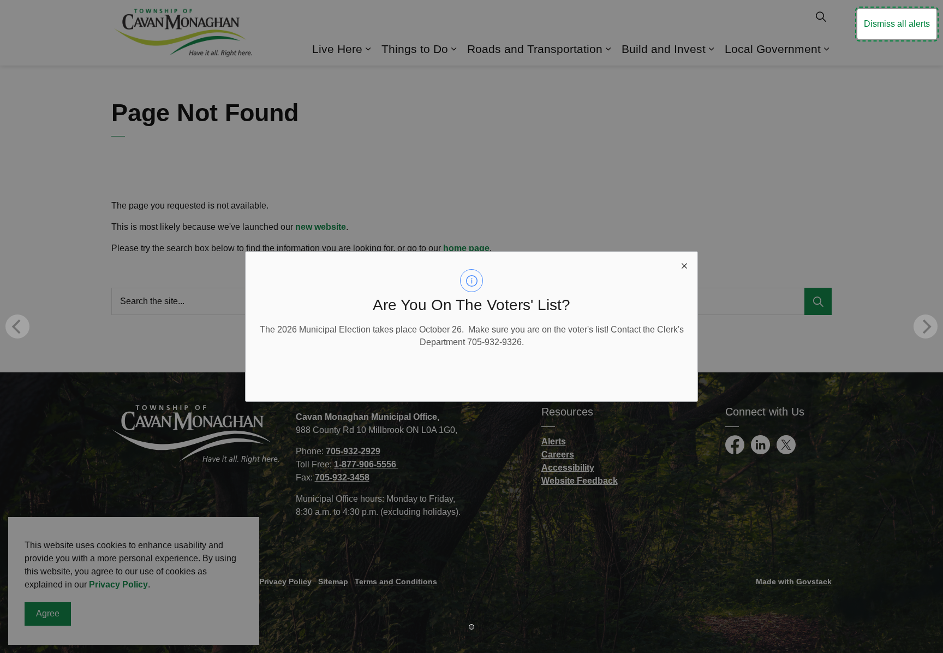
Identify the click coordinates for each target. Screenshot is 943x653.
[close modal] (684, 265)
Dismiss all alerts (897, 23)
